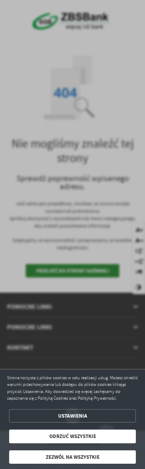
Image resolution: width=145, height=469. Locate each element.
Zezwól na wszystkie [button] (73, 457)
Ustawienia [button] (72, 415)
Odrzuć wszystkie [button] (72, 436)
